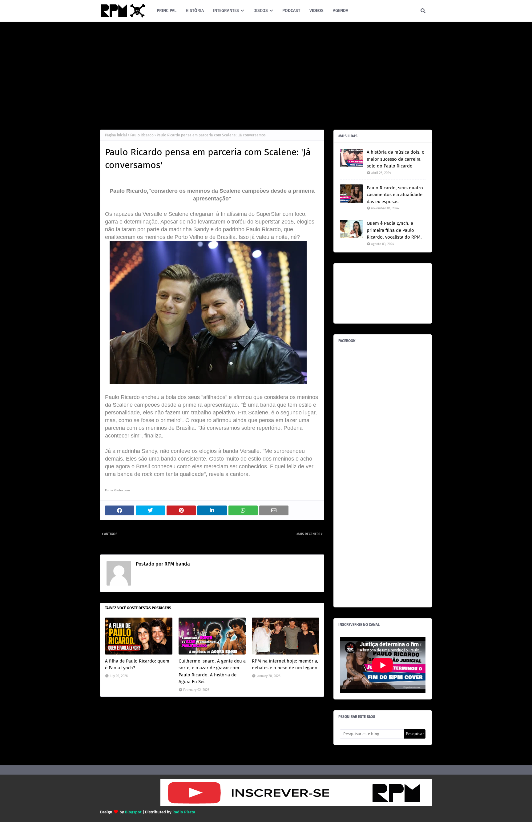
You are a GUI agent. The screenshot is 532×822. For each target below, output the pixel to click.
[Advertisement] (266, 74)
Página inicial (116, 135)
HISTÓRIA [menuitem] (195, 10)
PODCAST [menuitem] (291, 10)
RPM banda (176, 564)
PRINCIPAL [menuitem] (166, 10)
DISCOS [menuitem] (260, 10)
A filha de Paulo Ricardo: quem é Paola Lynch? (137, 664)
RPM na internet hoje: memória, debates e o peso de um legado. (285, 664)
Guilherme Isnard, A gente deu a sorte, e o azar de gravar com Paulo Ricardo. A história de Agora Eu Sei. (212, 671)
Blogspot (133, 812)
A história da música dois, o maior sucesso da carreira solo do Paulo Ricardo (396, 159)
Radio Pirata (183, 812)
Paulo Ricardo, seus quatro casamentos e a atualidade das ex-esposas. (395, 194)
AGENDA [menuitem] (340, 10)
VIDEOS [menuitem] (316, 10)
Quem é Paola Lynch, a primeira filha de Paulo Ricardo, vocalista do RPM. (394, 230)
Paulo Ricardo (142, 135)
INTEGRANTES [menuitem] (226, 10)
